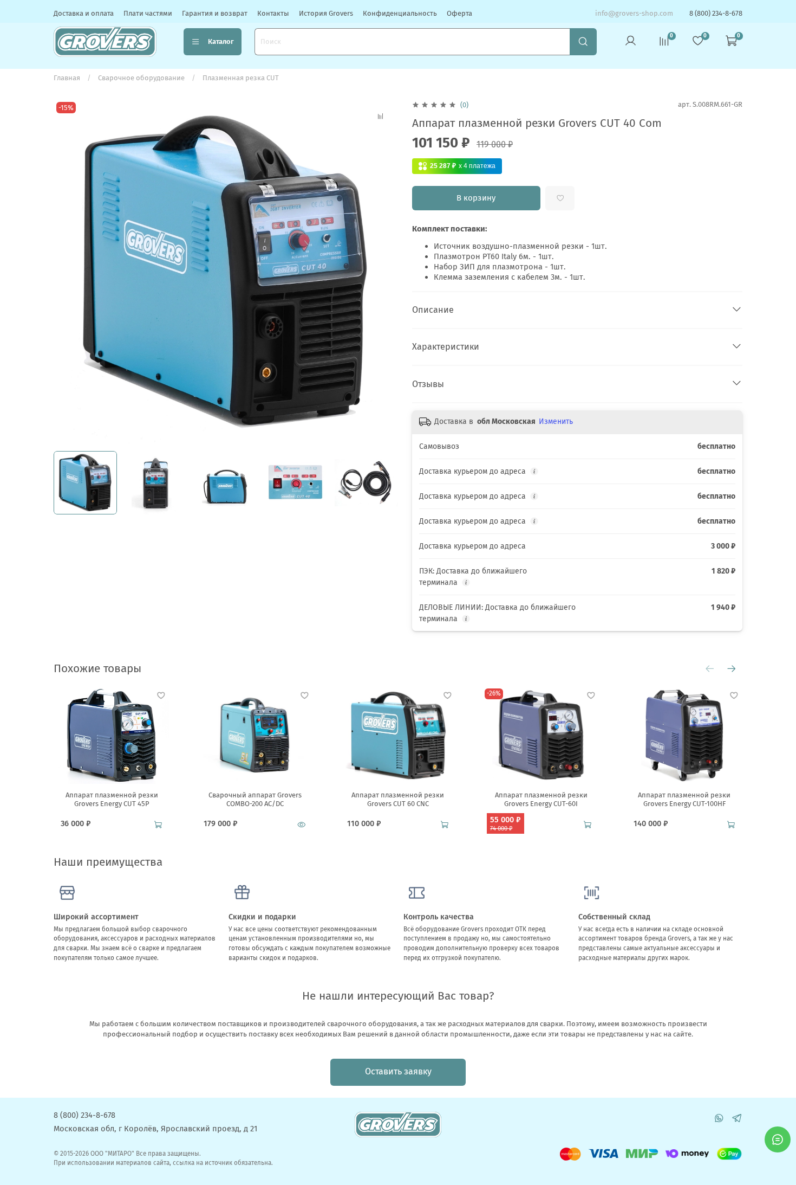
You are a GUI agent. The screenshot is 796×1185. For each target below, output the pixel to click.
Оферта (459, 13)
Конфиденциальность (400, 13)
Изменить (556, 421)
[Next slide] (384, 271)
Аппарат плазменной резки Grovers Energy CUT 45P (112, 799)
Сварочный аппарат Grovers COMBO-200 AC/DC (255, 799)
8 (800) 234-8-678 (715, 13)
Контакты (273, 13)
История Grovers (326, 13)
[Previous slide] (68, 271)
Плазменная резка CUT (241, 78)
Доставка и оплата (84, 13)
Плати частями (147, 13)
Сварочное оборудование (141, 78)
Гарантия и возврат (214, 13)
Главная (67, 78)
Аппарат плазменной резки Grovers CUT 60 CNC (397, 799)
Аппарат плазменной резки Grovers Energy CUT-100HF (684, 799)
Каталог (221, 41)
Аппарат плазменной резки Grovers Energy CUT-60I (541, 799)
